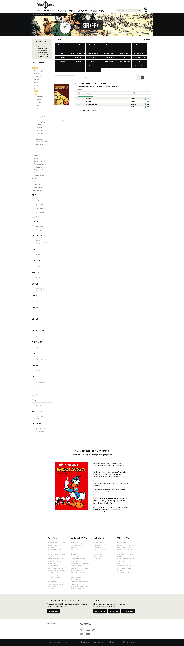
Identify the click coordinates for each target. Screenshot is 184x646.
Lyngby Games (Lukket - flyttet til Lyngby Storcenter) (55, 577)
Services (98, 537)
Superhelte (36, 184)
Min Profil (96, 545)
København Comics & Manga (57, 543)
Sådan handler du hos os (79, 582)
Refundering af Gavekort (79, 587)
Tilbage (58, 39)
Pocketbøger (38, 167)
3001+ (38, 216)
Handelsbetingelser (77, 559)
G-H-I (55, 14)
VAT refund (74, 584)
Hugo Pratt (39, 131)
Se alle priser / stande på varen (87, 110)
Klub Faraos (81, 2)
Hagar (38, 114)
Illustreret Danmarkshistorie (41, 140)
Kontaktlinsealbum (77, 589)
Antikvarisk (41, 14)
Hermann (39, 125)
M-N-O (36, 153)
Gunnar (38, 108)
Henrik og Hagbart (42, 122)
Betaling (73, 547)
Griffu (63, 14)
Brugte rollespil (76, 570)
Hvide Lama (39, 133)
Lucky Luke (37, 77)
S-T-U (36, 159)
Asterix (36, 74)
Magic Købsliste (76, 566)
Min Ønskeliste (98, 547)
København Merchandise (55, 559)
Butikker (89, 2)
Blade (34, 179)
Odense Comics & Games (55, 561)
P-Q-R (36, 156)
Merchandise (36, 190)
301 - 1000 (39, 205)
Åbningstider (99, 2)
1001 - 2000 (40, 208)
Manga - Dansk (37, 187)
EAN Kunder (74, 561)
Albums (49, 14)
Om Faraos (122, 537)
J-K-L (36, 150)
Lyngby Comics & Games (55, 568)
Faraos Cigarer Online (55, 584)
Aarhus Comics (52, 566)
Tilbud (101, 10)
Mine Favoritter (99, 550)
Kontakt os (74, 543)
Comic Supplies (39, 176)
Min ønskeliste (135, 2)
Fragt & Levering (76, 545)
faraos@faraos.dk (131, 642)
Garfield (38, 100)
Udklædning (82, 10)
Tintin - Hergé (38, 71)
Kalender (108, 2)
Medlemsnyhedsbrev (123, 573)
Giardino (38, 103)
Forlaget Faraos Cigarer (125, 566)
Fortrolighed (75, 557)
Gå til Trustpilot (51, 623)
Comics (39, 10)
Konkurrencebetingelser (125, 559)
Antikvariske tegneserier (79, 564)
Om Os (118, 564)
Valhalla (36, 82)
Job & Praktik (121, 543)
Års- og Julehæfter (40, 164)
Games (59, 10)
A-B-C (36, 85)
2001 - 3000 (40, 212)
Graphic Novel (38, 170)
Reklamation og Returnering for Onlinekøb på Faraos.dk (79, 552)
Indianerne (39, 144)
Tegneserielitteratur (40, 173)
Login (144, 2)
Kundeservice (117, 2)
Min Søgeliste (98, 552)
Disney (34, 181)
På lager (39, 231)
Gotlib (38, 105)
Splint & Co (37, 80)
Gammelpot (39, 97)
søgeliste (111, 87)
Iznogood (39, 147)
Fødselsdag (120, 561)
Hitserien (39, 128)
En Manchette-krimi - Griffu (91, 83)
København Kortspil (54, 552)
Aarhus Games (52, 564)
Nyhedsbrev (97, 557)
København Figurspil (54, 550)
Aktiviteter (51, 587)
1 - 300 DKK (39, 201)
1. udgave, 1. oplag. (85, 96)
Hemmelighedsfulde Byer (42, 118)
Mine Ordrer (97, 554)
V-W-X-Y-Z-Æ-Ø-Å (39, 161)
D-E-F (35, 88)
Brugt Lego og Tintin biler (79, 568)
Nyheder (93, 10)
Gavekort (126, 2)
